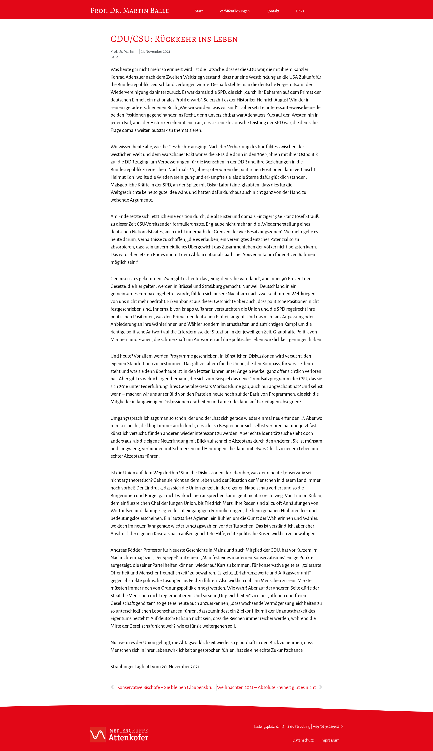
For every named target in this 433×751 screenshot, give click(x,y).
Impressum (329, 740)
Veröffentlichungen (235, 11)
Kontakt (273, 11)
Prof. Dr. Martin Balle (129, 10)
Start (199, 11)
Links (300, 11)
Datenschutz (303, 740)
